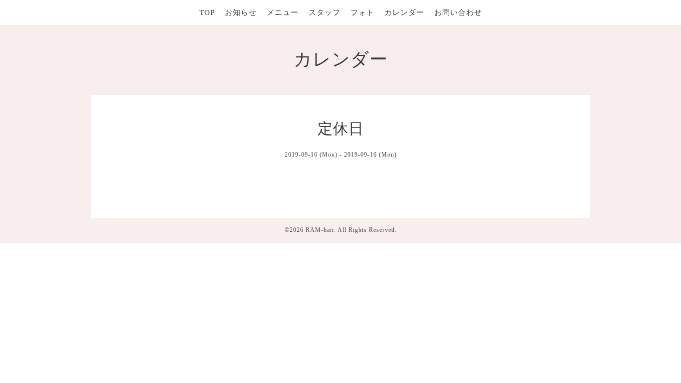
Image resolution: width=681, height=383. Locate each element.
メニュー (283, 12)
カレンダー (404, 12)
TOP (207, 12)
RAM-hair (320, 229)
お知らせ (241, 12)
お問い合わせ (458, 12)
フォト (362, 12)
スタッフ (324, 12)
